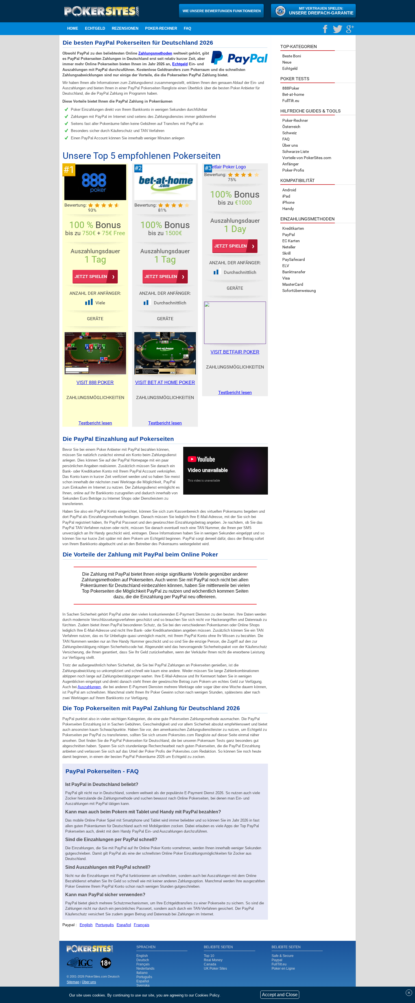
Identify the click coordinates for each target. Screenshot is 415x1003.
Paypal (277, 960)
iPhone (288, 202)
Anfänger (290, 164)
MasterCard (292, 284)
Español (142, 981)
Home (72, 28)
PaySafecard (293, 259)
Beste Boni (291, 56)
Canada (210, 964)
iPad (286, 196)
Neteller (289, 247)
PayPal (288, 234)
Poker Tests (294, 78)
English (142, 956)
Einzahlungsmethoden (307, 219)
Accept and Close (280, 994)
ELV (285, 265)
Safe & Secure (283, 956)
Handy (288, 208)
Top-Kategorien (298, 46)
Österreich (291, 126)
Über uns (290, 145)
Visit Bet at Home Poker (165, 382)
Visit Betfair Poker (235, 352)
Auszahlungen (89, 687)
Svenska (143, 985)
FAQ (187, 28)
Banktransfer (293, 272)
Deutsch (142, 960)
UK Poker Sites (215, 968)
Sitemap (73, 982)
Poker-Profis (293, 170)
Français (143, 964)
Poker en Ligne (283, 968)
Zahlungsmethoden (155, 53)
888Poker (290, 88)
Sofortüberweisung (299, 290)
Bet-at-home (293, 94)
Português (144, 977)
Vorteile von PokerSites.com (306, 157)
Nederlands (145, 968)
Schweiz (289, 133)
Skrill (286, 253)
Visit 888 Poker (95, 382)
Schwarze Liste (295, 151)
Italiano (142, 973)
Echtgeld (95, 28)
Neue (286, 62)
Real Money (213, 960)
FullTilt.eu (279, 964)
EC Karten (291, 241)
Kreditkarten (293, 228)
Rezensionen (125, 28)
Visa (286, 278)
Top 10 (209, 956)
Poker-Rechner (161, 28)
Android (289, 190)
